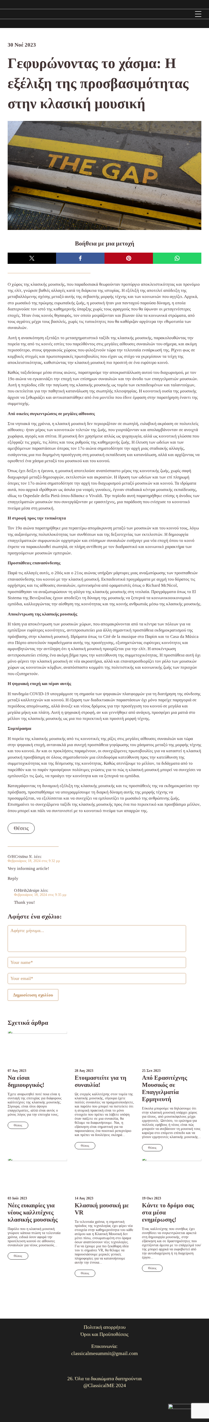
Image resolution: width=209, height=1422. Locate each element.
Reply (13, 878)
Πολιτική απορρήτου (105, 1327)
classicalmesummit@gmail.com (104, 1353)
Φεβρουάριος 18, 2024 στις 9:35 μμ (40, 895)
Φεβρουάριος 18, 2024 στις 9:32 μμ (34, 861)
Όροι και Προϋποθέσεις (104, 1334)
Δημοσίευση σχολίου (33, 994)
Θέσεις (21, 828)
